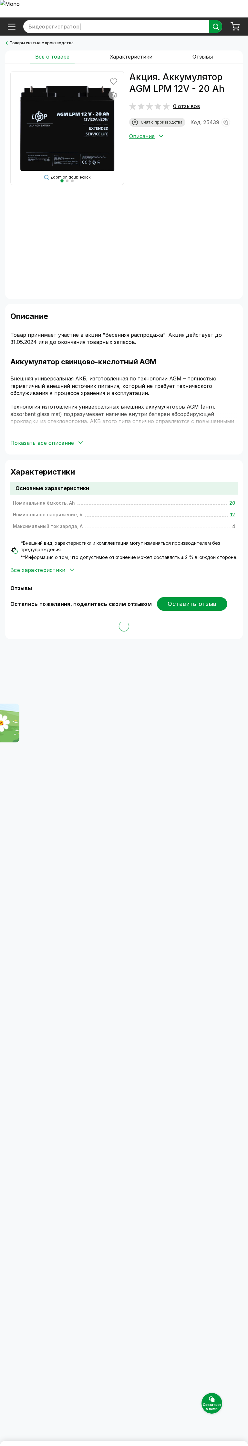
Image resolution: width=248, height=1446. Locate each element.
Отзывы (202, 56)
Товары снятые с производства (42, 42)
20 (232, 503)
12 (232, 514)
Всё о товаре (52, 56)
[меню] (11, 26)
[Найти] (215, 26)
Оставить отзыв (192, 603)
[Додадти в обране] (113, 81)
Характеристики (131, 56)
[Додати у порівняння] (113, 94)
